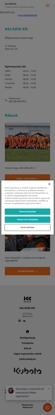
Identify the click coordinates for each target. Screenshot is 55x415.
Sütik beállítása (27, 227)
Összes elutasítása (27, 211)
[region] (27, 207)
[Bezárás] (49, 184)
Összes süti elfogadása (27, 219)
